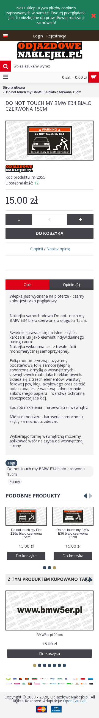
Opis (28, 284)
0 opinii (36, 248)
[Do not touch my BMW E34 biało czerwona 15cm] (50, 141)
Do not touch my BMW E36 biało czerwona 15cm (72, 533)
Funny (14, 481)
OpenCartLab (75, 700)
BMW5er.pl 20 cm (50, 635)
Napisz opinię (58, 248)
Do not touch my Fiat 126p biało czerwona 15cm (26, 533)
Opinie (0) (71, 284)
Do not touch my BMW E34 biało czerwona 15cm (46, 471)
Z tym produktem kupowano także (49, 579)
